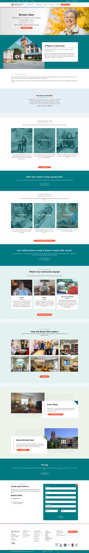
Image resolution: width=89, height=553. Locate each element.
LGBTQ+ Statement (60, 532)
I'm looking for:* (48, 504)
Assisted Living (37, 534)
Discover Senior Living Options (44, 240)
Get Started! (44, 184)
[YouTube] (14, 543)
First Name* (47, 486)
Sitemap (76, 551)
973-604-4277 (75, 1)
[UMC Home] (17, 4)
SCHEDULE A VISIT (65, 4)
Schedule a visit (26, 27)
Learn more (44, 167)
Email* (46, 495)
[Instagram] (12, 543)
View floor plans (55, 414)
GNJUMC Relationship (60, 535)
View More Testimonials (44, 314)
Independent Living (37, 532)
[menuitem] (30, 5)
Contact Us (68, 1)
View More (44, 376)
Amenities (25, 532)
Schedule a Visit (73, 531)
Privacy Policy (70, 551)
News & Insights (48, 538)
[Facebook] (11, 543)
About (46, 535)
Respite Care (36, 539)
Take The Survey (44, 259)
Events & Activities (26, 535)
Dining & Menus (25, 534)
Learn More (23, 449)
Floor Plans (48, 532)
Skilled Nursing (37, 538)
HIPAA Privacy (59, 534)
